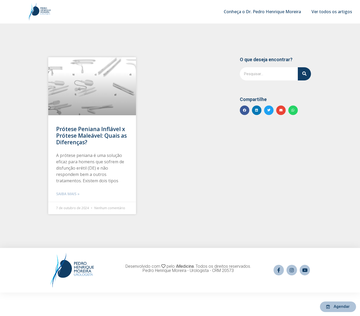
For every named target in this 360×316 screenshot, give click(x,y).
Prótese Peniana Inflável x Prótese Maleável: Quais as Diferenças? (91, 135)
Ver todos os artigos (332, 12)
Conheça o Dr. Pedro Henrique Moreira (262, 12)
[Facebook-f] (279, 270)
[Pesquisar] (304, 73)
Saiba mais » (68, 193)
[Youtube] (305, 270)
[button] (244, 110)
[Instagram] (291, 270)
